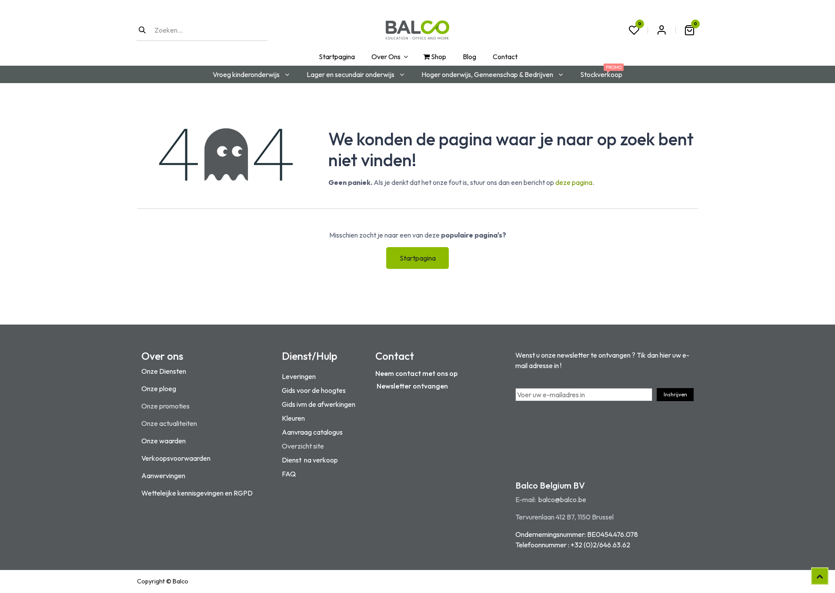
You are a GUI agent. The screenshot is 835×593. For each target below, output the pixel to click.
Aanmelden (661, 30)
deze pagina (573, 182)
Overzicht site (303, 446)
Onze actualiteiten (169, 423)
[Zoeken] (142, 30)
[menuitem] (336, 56)
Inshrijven (675, 394)
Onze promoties (165, 406)
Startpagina (418, 258)
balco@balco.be (562, 499)
